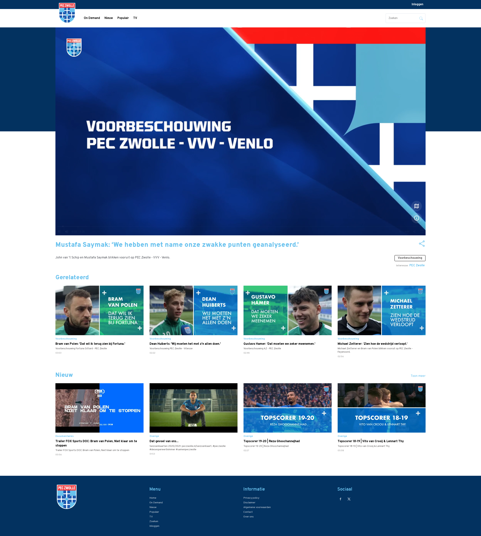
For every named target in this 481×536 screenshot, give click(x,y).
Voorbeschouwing (410, 258)
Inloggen (417, 4)
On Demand (92, 18)
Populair (123, 18)
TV (135, 18)
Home (152, 498)
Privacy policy (251, 498)
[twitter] (349, 499)
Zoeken (153, 521)
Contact (248, 512)
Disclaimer (249, 502)
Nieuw (108, 18)
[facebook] (340, 499)
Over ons (248, 516)
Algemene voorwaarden (257, 507)
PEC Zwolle (417, 265)
